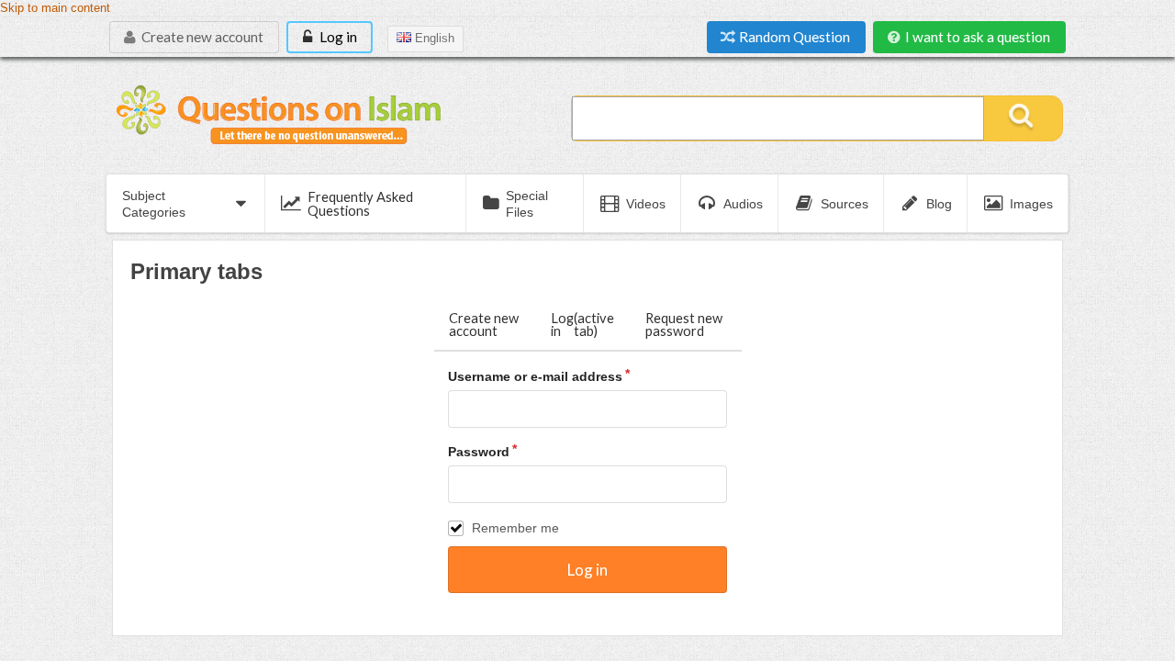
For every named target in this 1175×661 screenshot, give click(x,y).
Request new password (683, 324)
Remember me (515, 528)
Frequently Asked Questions (360, 203)
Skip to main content (55, 8)
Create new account (201, 36)
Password (478, 451)
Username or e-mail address (535, 376)
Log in (337, 36)
